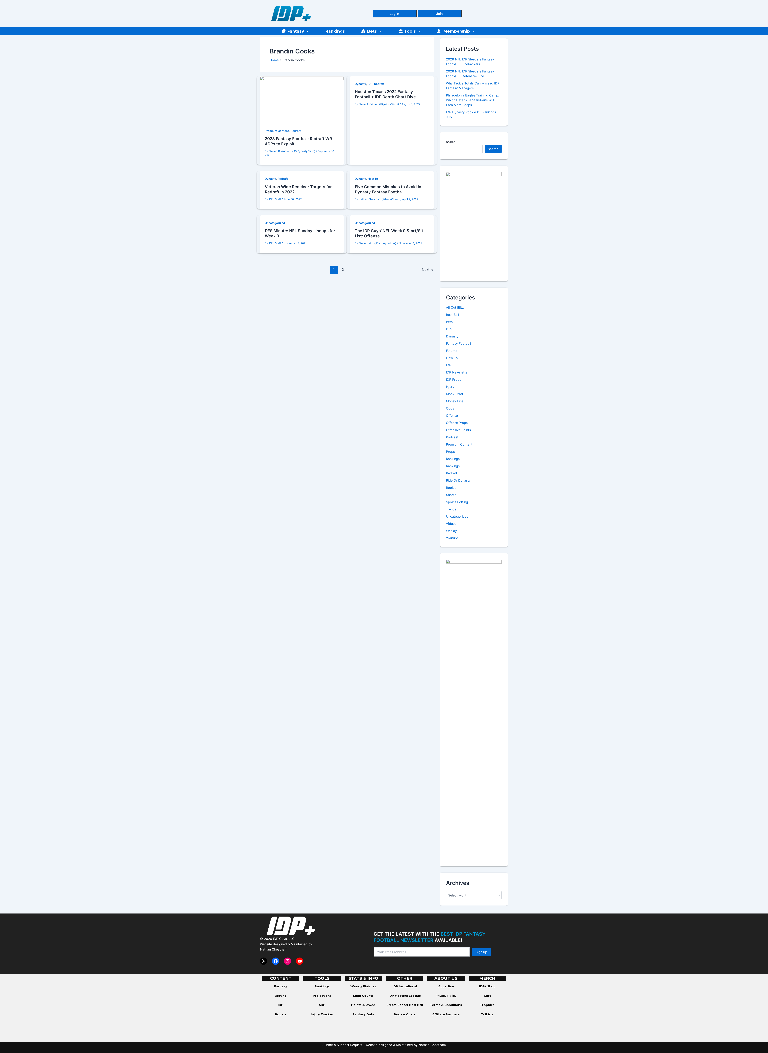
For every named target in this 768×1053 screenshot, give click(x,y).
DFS (449, 329)
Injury (450, 387)
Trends (451, 509)
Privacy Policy (445, 996)
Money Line (454, 401)
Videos (451, 524)
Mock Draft (454, 394)
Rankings (335, 31)
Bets (372, 31)
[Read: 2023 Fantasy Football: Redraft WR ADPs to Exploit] (302, 99)
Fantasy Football (458, 343)
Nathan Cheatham (273, 949)
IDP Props (453, 379)
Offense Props (457, 423)
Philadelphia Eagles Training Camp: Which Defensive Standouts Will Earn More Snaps (472, 100)
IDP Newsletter (457, 372)
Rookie (451, 488)
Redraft (296, 131)
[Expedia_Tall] (474, 223)
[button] (395, 13)
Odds (450, 408)
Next (428, 269)
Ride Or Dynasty (458, 480)
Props (450, 452)
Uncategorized (275, 223)
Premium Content (277, 131)
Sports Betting (457, 502)
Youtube (452, 538)
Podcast (452, 437)
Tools (410, 31)
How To (373, 178)
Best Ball (452, 315)
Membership (456, 31)
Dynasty (360, 83)
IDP (370, 83)
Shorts (451, 495)
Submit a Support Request (342, 1045)
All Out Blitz (455, 307)
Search (450, 142)
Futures (451, 351)
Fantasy (295, 31)
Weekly (451, 531)
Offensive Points (458, 430)
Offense (452, 416)
